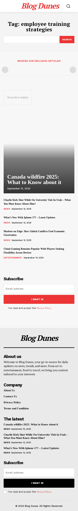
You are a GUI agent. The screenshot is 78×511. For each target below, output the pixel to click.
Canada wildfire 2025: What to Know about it (34, 179)
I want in (37, 299)
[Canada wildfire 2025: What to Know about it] (39, 152)
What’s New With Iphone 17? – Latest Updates (29, 217)
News (7, 209)
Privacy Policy (44, 308)
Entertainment (13, 257)
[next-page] (11, 267)
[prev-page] (5, 70)
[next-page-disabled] (73, 70)
